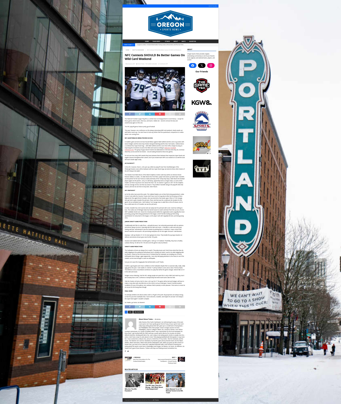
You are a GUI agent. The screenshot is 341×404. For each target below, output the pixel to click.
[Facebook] (192, 65)
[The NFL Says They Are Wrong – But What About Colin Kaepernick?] (154, 378)
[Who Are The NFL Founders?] (134, 380)
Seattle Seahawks (152, 64)
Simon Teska (141, 64)
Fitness (167, 41)
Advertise (192, 41)
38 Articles (158, 319)
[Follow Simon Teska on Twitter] (127, 351)
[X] (201, 65)
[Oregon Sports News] (170, 38)
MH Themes (156, 400)
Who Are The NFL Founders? (131, 390)
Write (184, 41)
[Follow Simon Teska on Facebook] (125, 351)
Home (147, 41)
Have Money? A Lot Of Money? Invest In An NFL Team (174, 391)
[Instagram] (211, 65)
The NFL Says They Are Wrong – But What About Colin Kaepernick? (154, 387)
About (176, 41)
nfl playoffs (139, 312)
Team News (156, 41)
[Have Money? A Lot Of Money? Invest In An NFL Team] (175, 380)
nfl (130, 312)
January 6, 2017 (131, 64)
